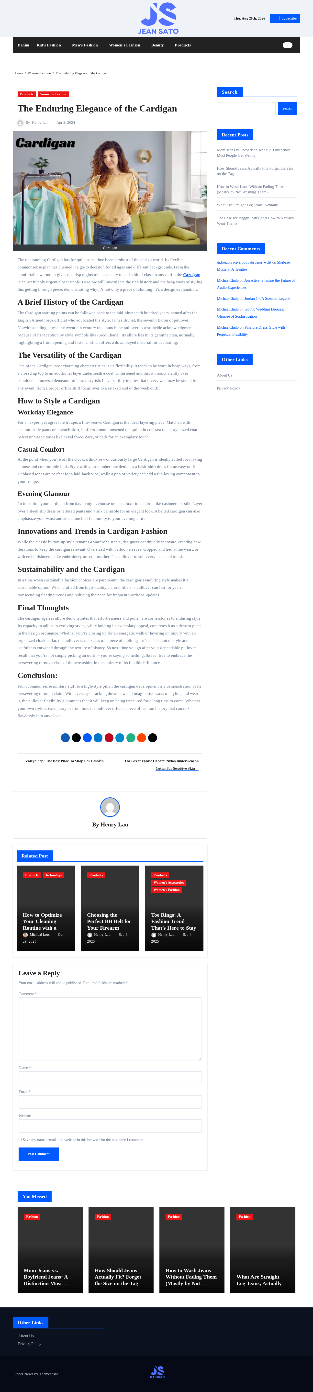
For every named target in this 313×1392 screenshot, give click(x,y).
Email (25, 1092)
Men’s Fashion (85, 45)
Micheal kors (40, 934)
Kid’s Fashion (49, 45)
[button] (297, 45)
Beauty (158, 45)
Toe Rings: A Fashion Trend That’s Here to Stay (173, 921)
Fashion (32, 1217)
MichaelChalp (228, 280)
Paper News (23, 1374)
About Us (225, 375)
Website (25, 1116)
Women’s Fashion (125, 45)
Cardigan (191, 274)
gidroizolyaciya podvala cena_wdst (244, 262)
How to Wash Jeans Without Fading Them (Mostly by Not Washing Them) (191, 1280)
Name (25, 1068)
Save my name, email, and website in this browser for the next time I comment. (83, 1140)
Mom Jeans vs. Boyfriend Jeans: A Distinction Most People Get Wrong (46, 1280)
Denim (23, 45)
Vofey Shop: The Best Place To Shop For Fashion (64, 761)
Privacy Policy (228, 388)
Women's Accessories (169, 882)
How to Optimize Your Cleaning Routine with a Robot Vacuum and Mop (45, 928)
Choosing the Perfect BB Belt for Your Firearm (109, 921)
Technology (53, 875)
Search (230, 92)
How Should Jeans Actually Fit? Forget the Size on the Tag (118, 1276)
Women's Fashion (53, 94)
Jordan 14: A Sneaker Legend (267, 298)
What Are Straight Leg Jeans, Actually (247, 205)
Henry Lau (40, 122)
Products (183, 45)
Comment (28, 994)
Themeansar (48, 1374)
